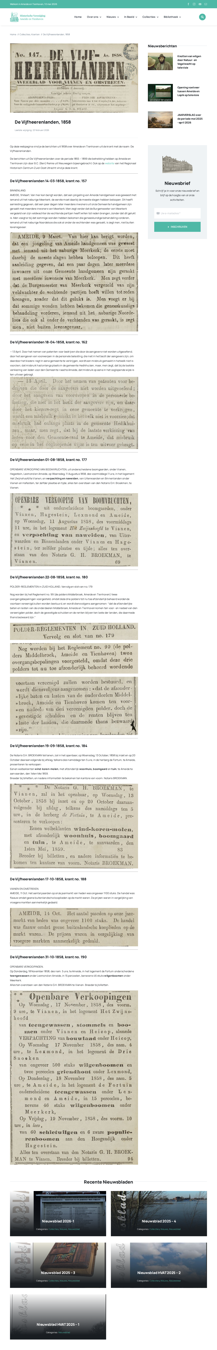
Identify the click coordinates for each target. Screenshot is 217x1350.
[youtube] (200, 4)
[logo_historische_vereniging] (27, 12)
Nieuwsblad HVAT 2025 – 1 (58, 1324)
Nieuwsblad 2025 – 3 (58, 1272)
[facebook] (188, 4)
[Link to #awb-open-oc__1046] (202, 17)
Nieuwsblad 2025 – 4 (159, 1221)
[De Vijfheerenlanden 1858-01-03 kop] (74, 44)
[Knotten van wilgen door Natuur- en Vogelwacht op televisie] (160, 55)
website (109, 163)
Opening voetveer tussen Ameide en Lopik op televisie (188, 91)
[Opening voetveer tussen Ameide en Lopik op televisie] (160, 86)
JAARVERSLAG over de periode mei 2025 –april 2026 (190, 118)
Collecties (54, 1229)
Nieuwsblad (74, 1229)
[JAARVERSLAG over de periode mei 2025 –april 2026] (160, 113)
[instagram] (194, 4)
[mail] (205, 4)
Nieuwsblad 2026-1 (58, 1221)
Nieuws (63, 1229)
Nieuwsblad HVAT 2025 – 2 (159, 1272)
